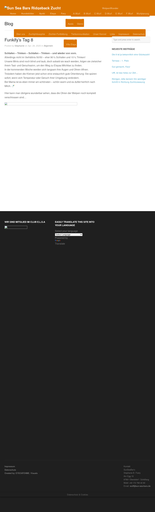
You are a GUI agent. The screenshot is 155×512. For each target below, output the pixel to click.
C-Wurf (97, 13)
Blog (91, 23)
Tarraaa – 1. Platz (120, 60)
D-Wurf (108, 13)
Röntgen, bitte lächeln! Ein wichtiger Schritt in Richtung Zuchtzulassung (129, 80)
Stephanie (19, 45)
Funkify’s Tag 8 (19, 39)
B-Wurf (87, 13)
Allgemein (48, 45)
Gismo (80, 23)
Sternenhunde (74, 18)
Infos (79, 28)
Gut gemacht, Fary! (121, 66)
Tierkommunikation (80, 34)
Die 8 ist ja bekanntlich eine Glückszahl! (131, 54)
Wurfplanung (143, 13)
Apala (70, 23)
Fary (63, 13)
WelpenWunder (110, 8)
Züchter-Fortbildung (58, 34)
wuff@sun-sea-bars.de (140, 486)
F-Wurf (129, 13)
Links (112, 34)
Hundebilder (27, 13)
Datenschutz (139, 34)
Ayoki (42, 13)
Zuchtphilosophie (37, 34)
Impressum (124, 34)
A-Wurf (76, 13)
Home (13, 13)
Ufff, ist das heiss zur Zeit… (125, 72)
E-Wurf (118, 13)
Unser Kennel (99, 34)
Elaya (53, 13)
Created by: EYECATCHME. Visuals (21, 473)
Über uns (20, 34)
